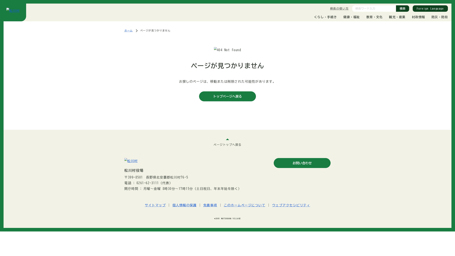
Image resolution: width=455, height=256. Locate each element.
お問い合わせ (302, 163)
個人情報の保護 (184, 205)
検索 (402, 8)
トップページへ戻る (227, 96)
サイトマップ (155, 205)
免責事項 (210, 205)
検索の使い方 (339, 8)
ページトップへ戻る (227, 144)
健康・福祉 (351, 16)
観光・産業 (397, 16)
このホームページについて (244, 205)
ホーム (128, 30)
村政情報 (418, 16)
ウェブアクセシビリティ (291, 205)
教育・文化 (374, 16)
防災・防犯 (440, 16)
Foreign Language (430, 8)
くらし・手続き (325, 16)
